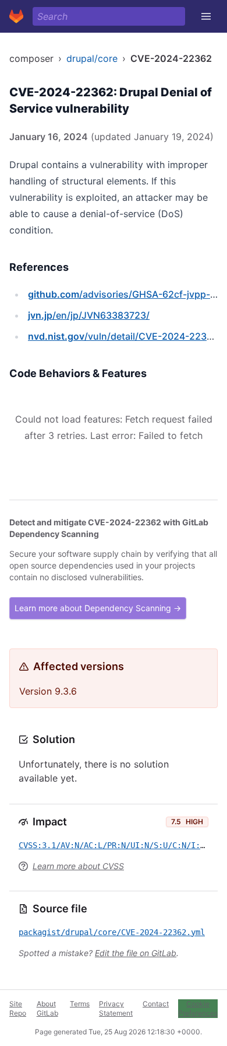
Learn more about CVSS (78, 866)
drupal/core (92, 58)
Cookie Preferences (198, 1008)
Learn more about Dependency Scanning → (98, 608)
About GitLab (47, 1008)
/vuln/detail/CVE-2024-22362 (123, 336)
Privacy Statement (116, 1008)
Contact (156, 1003)
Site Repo (17, 1008)
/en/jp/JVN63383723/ (89, 315)
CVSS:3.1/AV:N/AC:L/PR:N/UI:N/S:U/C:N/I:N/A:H (121, 845)
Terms (80, 1003)
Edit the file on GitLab (135, 953)
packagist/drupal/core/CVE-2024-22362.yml (112, 932)
